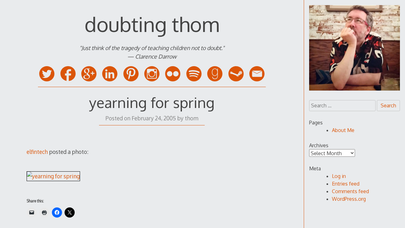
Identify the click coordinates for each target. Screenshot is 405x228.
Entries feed (345, 183)
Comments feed (350, 191)
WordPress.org (349, 199)
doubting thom (151, 24)
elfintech (37, 151)
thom (191, 118)
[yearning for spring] (53, 176)
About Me (343, 130)
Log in (339, 176)
